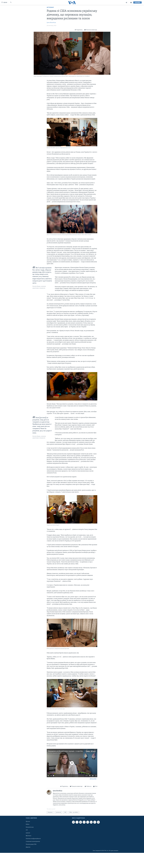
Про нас (28, 821)
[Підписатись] (98, 822)
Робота (27, 824)
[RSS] (91, 822)
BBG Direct (28, 835)
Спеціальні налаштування (33, 841)
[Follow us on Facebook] (73, 822)
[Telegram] (126, 2)
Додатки (28, 847)
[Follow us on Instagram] (84, 822)
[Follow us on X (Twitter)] (77, 822)
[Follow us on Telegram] (87, 822)
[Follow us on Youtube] (80, 822)
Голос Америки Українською (57, 753)
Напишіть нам (30, 827)
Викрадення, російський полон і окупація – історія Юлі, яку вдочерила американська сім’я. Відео (78, 751)
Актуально (50, 7)
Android (28, 833)
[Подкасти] (94, 822)
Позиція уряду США (31, 844)
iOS (27, 830)
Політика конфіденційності (33, 838)
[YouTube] (131, 2)
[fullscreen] (95, 775)
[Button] (79, 30)
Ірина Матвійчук (51, 22)
